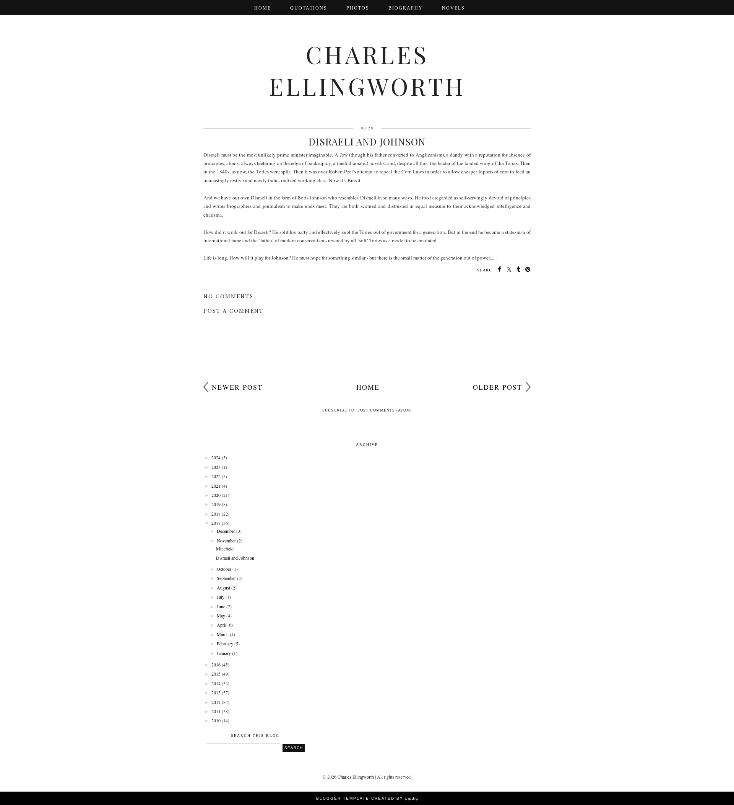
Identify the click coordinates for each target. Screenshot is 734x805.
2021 (216, 486)
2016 (216, 664)
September (226, 578)
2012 (216, 702)
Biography (405, 8)
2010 (216, 720)
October (224, 569)
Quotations (308, 8)
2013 (216, 692)
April (221, 625)
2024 (216, 457)
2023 (216, 467)
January (224, 653)
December (226, 531)
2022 (216, 476)
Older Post (497, 387)
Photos (357, 8)
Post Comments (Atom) (384, 410)
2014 (216, 683)
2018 (216, 514)
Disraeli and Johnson (235, 558)
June (221, 606)
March (223, 634)
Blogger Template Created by (367, 798)
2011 (216, 711)
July (220, 597)
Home (262, 8)
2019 (216, 504)
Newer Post (237, 387)
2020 (216, 495)
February (225, 643)
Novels (453, 8)
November (226, 540)
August (223, 588)
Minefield (225, 548)
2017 (216, 523)
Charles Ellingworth (367, 70)
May (221, 615)
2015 (216, 674)
